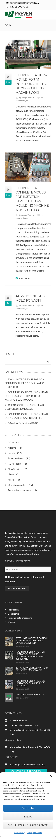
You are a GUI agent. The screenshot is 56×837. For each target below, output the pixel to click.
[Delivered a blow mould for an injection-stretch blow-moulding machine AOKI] (28, 54)
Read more (24, 278)
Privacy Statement (34, 832)
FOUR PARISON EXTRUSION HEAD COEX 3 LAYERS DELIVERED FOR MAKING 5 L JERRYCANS (30, 655)
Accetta (28, 807)
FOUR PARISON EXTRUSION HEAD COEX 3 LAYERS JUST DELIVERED (30, 683)
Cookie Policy (19, 832)
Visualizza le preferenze (28, 825)
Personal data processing (20, 617)
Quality (11, 622)
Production (13, 609)
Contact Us (13, 613)
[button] (51, 776)
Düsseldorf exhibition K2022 (30, 694)
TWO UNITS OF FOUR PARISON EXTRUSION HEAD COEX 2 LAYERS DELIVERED (32, 640)
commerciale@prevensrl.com (24, 725)
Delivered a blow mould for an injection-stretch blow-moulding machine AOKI (32, 83)
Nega (28, 816)
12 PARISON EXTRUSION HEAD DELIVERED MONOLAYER (32, 668)
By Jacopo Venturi (26, 97)
